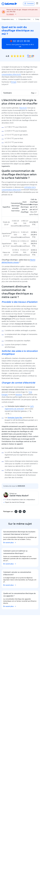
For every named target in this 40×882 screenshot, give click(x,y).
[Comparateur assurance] (9, 3)
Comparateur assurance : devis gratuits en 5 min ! (8, 19)
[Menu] (37, 3)
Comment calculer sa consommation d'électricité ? (17, 573)
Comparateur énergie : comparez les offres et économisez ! (25, 19)
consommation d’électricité (11, 74)
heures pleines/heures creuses (18, 261)
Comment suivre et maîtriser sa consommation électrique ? (15, 552)
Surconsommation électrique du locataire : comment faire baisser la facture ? (19, 533)
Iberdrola (18, 394)
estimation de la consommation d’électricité (19, 188)
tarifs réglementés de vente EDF (19, 407)
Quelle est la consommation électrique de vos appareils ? (19, 594)
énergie (13, 82)
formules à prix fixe (15, 417)
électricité (23, 108)
